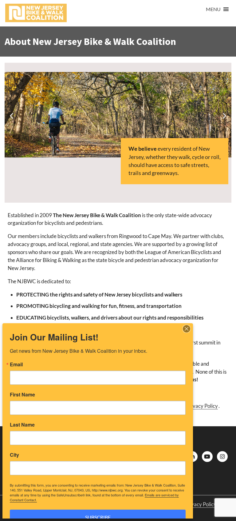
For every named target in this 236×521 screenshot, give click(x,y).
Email (16, 364)
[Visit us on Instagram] (222, 457)
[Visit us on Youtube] (207, 457)
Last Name (22, 424)
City (14, 454)
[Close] (186, 328)
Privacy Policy (202, 406)
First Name (22, 394)
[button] (213, 9)
